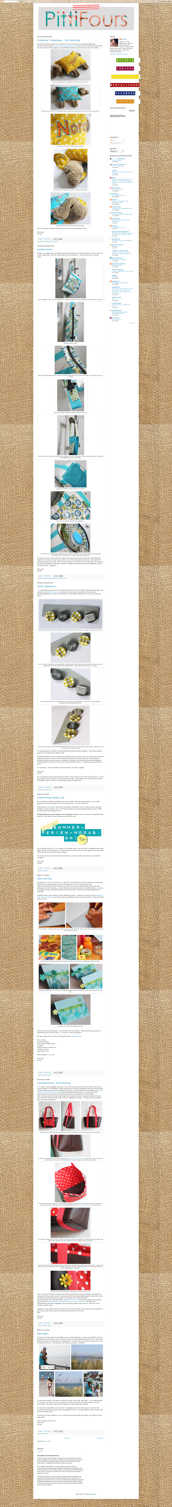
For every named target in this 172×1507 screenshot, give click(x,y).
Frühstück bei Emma (118, 269)
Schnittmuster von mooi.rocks (119, 259)
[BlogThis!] (56, 239)
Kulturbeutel (53, 578)
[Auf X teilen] (58, 239)
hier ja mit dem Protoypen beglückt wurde (65, 46)
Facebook (55, 848)
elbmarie (114, 199)
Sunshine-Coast (72, 1299)
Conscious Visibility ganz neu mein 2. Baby (122, 271)
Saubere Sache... (45, 249)
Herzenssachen (116, 207)
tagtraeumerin (116, 239)
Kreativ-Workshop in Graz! (118, 227)
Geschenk (48, 789)
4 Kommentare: (48, 787)
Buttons (43, 789)
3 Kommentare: (48, 1323)
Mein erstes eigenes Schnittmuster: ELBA (122, 208)
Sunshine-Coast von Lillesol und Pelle (76, 1158)
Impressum (40, 1451)
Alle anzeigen (132, 323)
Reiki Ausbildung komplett (118, 195)
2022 (113, 299)
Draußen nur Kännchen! (119, 164)
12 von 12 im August (117, 160)
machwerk (115, 226)
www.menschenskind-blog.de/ (120, 231)
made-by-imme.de (117, 212)
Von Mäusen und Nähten (119, 264)
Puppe (43, 241)
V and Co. (114, 170)
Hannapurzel (115, 281)
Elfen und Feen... (45, 878)
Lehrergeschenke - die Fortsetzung (54, 1083)
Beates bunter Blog (117, 245)
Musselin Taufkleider (117, 265)
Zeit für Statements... (47, 586)
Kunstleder (44, 1325)
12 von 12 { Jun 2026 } (117, 189)
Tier (52, 241)
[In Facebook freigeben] (60, 239)
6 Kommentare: (48, 575)
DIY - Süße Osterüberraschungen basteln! (122, 214)
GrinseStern (115, 193)
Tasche (58, 578)
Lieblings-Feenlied (76, 1036)
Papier (49, 1075)
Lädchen (48, 807)
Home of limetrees (117, 258)
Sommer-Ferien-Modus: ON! (50, 797)
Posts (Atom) (47, 1441)
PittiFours (124, 39)
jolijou (113, 177)
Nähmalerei (114, 246)
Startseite (66, 1438)
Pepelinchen (115, 318)
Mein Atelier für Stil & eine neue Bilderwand (122, 240)
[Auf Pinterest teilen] (62, 239)
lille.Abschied (115, 277)
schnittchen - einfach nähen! (120, 250)
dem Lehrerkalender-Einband (85, 1205)
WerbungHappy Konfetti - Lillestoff (120, 282)
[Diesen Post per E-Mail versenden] (54, 239)
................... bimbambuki (118, 158)
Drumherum (45, 870)
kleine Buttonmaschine (54, 592)
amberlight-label (116, 310)
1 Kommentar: (47, 239)
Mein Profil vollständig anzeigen (118, 54)
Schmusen (48, 241)
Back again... (43, 1333)
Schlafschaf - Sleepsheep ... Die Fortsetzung (58, 40)
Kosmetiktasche (46, 578)
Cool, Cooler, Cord (116, 319)
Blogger (94, 1494)
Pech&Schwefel (116, 303)
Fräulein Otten (116, 218)
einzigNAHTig (116, 287)
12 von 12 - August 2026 (118, 166)
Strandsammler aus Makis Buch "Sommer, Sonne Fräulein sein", (67, 1301)
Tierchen (56, 241)
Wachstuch (63, 578)
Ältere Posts (100, 1438)
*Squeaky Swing (116, 297)
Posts (113, 140)
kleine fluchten (116, 188)
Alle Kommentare (117, 143)
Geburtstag (44, 1075)
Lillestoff (114, 275)
